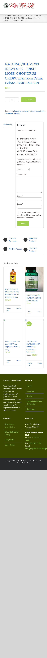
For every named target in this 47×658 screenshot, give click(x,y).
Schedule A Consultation (10, 425)
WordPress (27, 463)
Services (30, 396)
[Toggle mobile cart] (43, 6)
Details (18, 308)
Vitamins (17, 114)
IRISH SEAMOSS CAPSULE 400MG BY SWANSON (33, 298)
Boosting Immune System (24, 111)
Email (20, 204)
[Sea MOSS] (23, 42)
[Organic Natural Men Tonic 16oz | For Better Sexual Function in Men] (13, 276)
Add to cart (28, 100)
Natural (38, 111)
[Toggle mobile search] (38, 3)
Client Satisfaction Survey (12, 433)
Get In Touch (10, 445)
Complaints (9, 440)
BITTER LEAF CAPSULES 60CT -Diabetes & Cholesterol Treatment (33, 346)
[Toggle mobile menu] (43, 3)
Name (20, 196)
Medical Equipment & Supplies (34, 402)
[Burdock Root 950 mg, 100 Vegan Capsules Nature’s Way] (13, 328)
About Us (30, 391)
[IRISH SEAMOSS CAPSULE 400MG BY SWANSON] (34, 279)
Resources (31, 409)
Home (29, 386)
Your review (22, 174)
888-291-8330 (35, 443)
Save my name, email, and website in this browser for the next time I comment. (29, 215)
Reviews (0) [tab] (7, 124)
